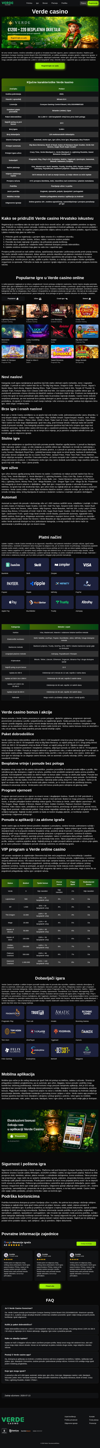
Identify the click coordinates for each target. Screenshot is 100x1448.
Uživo (36, 298)
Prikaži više (50, 1286)
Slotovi (85, 298)
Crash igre (61, 298)
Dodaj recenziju (86, 1243)
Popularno (12, 298)
